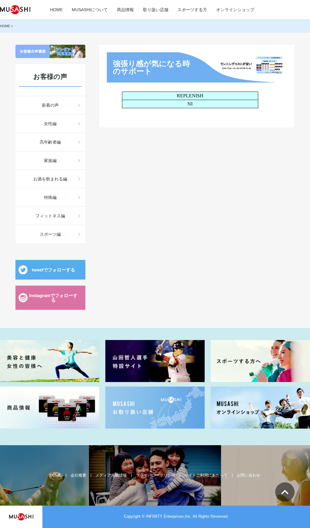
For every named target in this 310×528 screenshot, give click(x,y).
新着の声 (50, 105)
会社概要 (78, 475)
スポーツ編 (50, 234)
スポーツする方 (192, 9)
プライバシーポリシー (155, 475)
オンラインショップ (235, 9)
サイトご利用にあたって (206, 475)
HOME (56, 9)
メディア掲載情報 (111, 475)
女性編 (50, 123)
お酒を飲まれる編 (50, 179)
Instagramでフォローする (53, 298)
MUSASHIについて (90, 9)
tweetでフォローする (53, 269)
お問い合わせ (248, 475)
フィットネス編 (50, 215)
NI (190, 103)
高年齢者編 (50, 142)
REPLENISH (190, 95)
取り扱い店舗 (155, 9)
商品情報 (125, 9)
